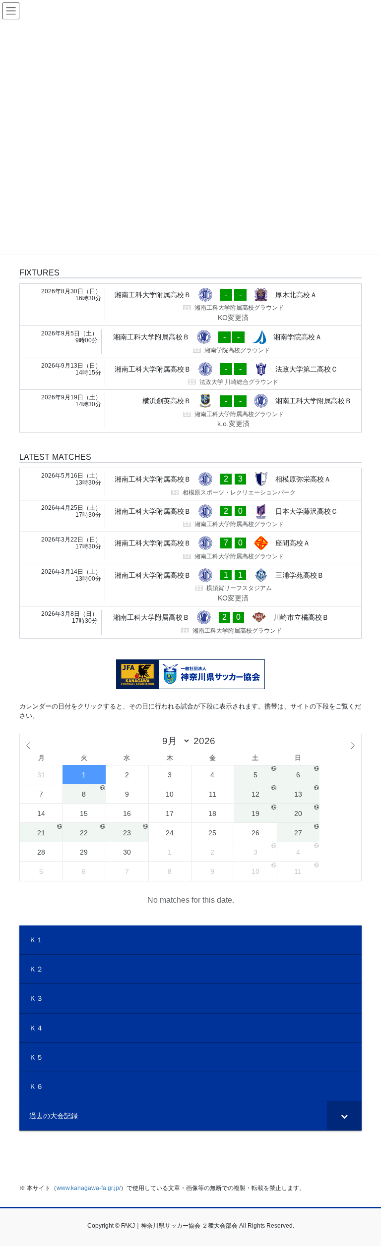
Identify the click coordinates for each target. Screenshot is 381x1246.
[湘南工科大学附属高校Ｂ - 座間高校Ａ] (190, 548)
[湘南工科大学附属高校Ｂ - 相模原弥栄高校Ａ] (190, 484)
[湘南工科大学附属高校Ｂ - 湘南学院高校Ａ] (190, 342)
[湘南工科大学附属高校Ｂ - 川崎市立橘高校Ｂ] (190, 622)
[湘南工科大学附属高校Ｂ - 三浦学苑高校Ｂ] (190, 585)
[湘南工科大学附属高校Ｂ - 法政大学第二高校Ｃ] (190, 374)
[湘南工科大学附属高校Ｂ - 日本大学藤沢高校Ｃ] (190, 516)
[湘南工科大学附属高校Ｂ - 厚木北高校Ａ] (190, 305)
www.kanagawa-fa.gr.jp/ (89, 1188)
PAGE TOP (363, 1200)
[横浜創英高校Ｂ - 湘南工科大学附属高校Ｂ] (190, 411)
